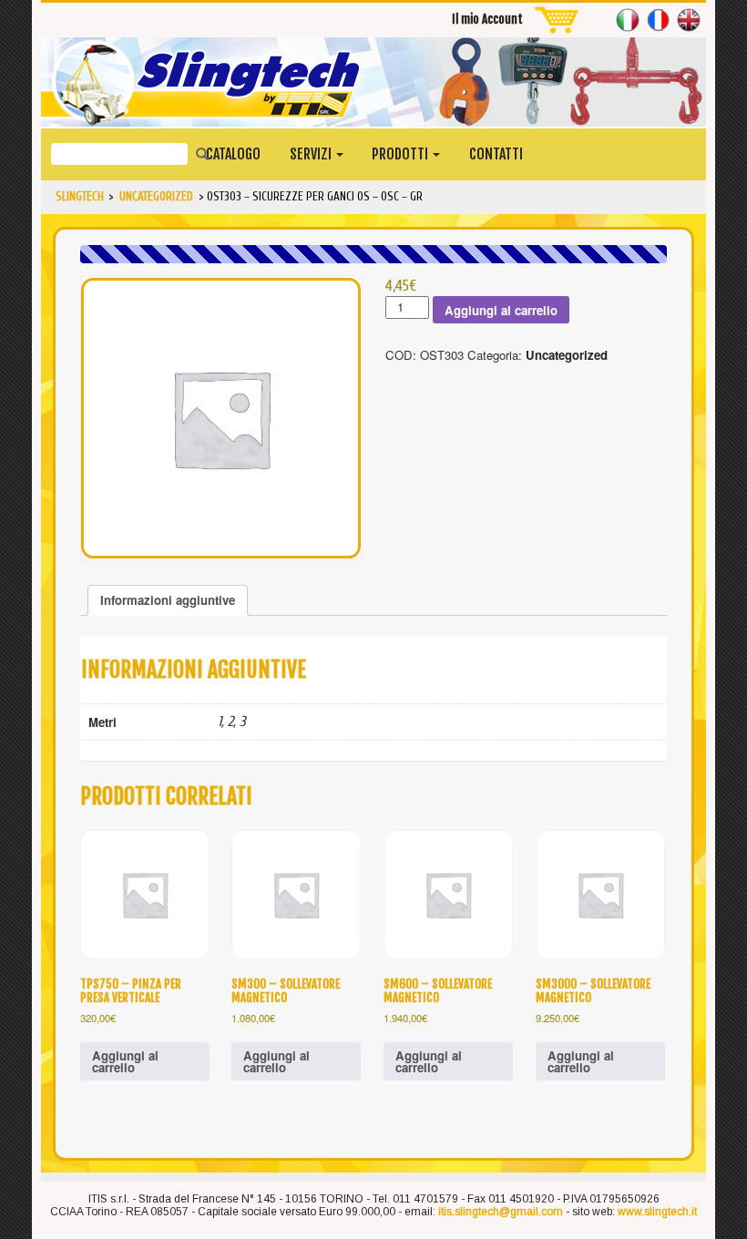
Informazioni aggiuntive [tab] (167, 600)
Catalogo (233, 154)
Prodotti (401, 154)
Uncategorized (567, 355)
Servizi (312, 154)
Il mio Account (487, 19)
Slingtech (80, 196)
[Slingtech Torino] (373, 82)
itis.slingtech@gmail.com (500, 1211)
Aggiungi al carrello (501, 310)
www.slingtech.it (657, 1211)
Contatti (496, 154)
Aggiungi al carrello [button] (125, 1061)
